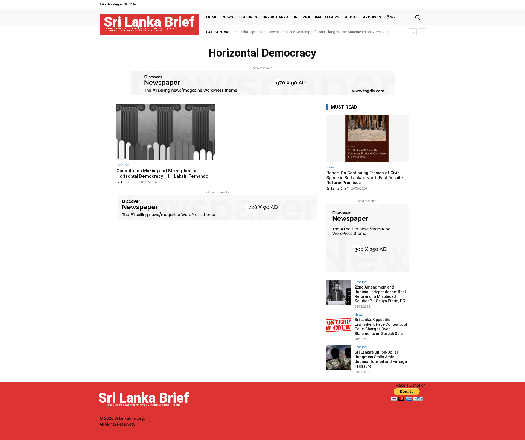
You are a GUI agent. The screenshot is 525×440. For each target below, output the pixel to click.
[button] (417, 17)
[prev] (413, 31)
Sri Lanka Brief (127, 182)
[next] (422, 31)
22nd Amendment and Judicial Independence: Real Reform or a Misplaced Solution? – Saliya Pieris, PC (380, 294)
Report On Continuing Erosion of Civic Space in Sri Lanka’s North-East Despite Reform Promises (364, 177)
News (330, 167)
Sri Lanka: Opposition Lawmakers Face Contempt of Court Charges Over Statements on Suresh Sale (312, 32)
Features (122, 164)
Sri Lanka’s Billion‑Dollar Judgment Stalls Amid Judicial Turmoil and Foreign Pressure (381, 359)
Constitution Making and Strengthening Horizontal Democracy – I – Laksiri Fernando (162, 173)
